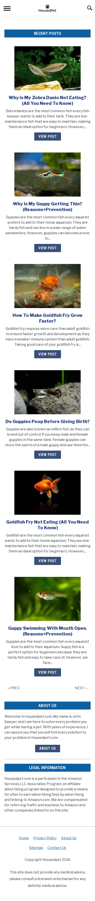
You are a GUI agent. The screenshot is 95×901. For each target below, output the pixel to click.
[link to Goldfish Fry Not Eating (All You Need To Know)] (47, 493)
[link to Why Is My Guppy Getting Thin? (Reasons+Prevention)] (47, 174)
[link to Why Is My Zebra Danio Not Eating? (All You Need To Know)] (47, 68)
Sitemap (36, 848)
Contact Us (57, 848)
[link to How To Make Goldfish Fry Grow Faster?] (47, 286)
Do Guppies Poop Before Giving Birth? (48, 421)
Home (24, 838)
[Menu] (7, 9)
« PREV (14, 688)
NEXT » (81, 688)
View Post (47, 136)
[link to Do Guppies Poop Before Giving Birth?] (47, 392)
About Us (47, 748)
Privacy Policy (45, 838)
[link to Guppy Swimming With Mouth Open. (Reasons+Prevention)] (47, 599)
